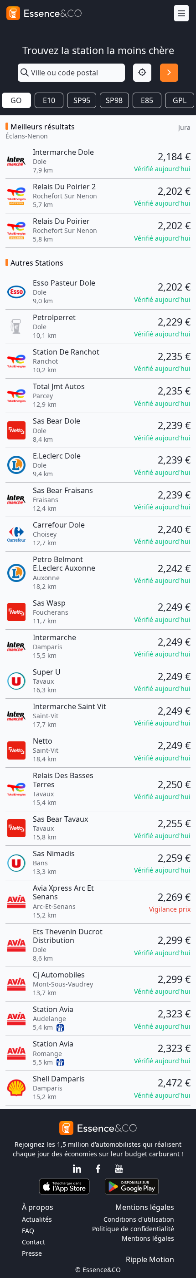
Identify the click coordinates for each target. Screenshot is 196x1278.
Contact (33, 1242)
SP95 (81, 100)
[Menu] (181, 13)
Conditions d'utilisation (138, 1219)
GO (16, 100)
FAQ (28, 1230)
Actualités (37, 1219)
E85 (147, 100)
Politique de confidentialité (133, 1228)
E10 (49, 100)
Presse (32, 1253)
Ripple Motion (150, 1259)
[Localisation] (142, 73)
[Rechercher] (169, 73)
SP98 (114, 100)
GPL (179, 100)
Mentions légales (148, 1238)
